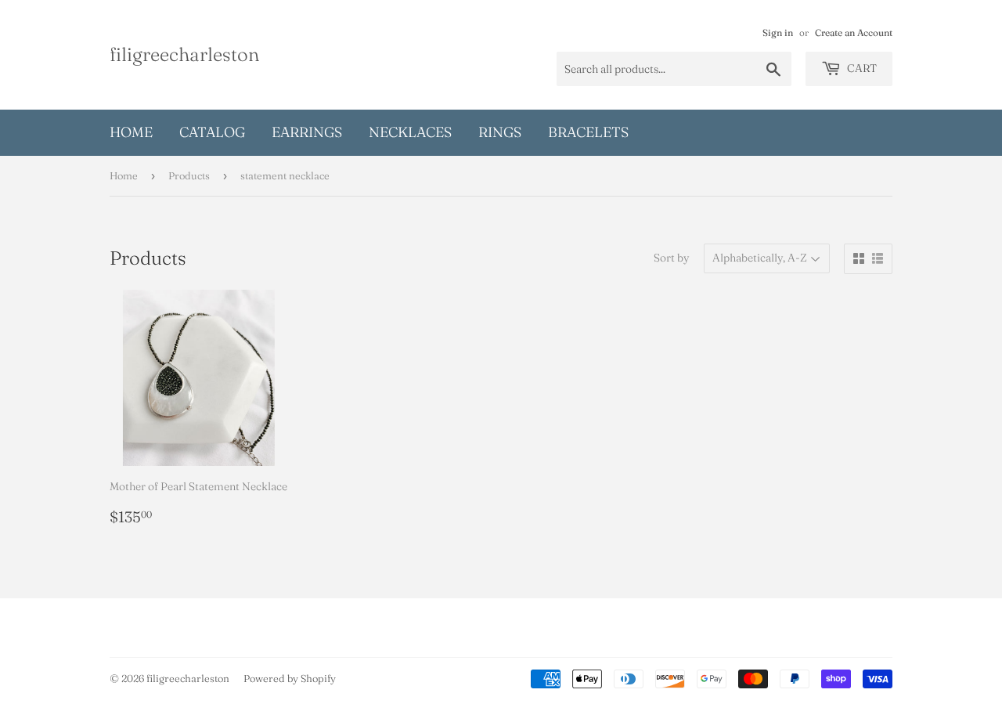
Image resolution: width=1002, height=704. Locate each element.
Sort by (672, 258)
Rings (499, 132)
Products (189, 175)
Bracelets (588, 132)
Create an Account (853, 32)
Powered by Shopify (289, 678)
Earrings (307, 132)
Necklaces (410, 132)
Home (131, 132)
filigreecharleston (184, 54)
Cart (861, 68)
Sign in (777, 32)
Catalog (212, 132)
